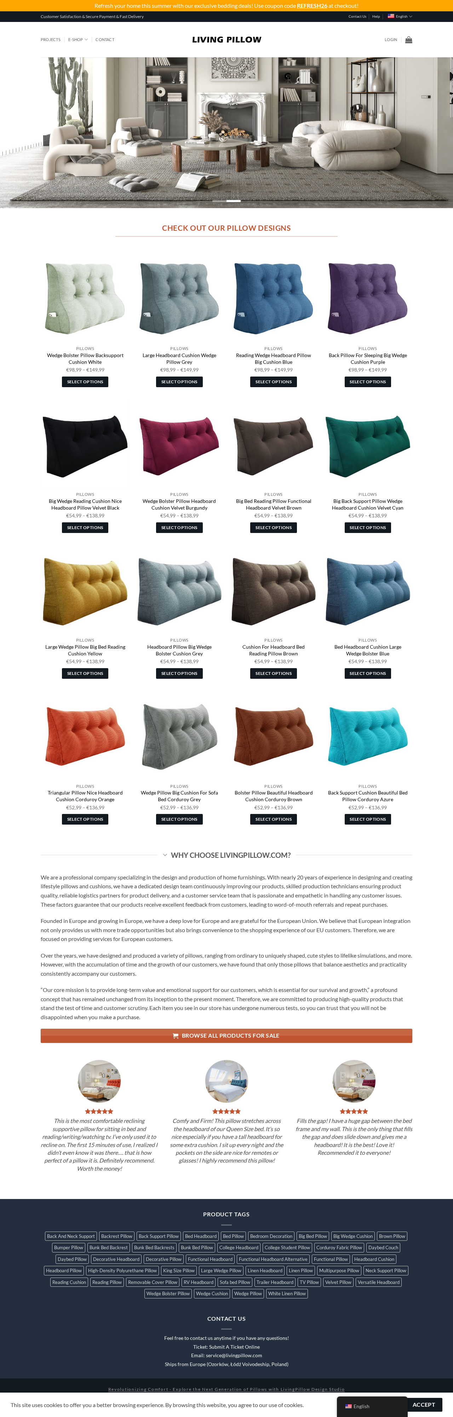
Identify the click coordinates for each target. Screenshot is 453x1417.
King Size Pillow (179, 1270)
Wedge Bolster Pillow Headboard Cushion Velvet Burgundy (179, 504)
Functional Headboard (210, 1259)
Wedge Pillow (248, 1293)
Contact (105, 39)
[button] (391, 39)
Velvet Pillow (338, 1282)
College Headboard (238, 1247)
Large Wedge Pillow (221, 1270)
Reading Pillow (107, 1282)
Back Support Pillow (159, 1236)
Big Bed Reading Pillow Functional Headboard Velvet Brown (273, 504)
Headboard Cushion (374, 1259)
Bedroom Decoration (271, 1236)
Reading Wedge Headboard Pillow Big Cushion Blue (273, 358)
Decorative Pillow (164, 1259)
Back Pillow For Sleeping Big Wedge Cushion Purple (368, 358)
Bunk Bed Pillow (197, 1247)
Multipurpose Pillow (339, 1270)
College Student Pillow (287, 1247)
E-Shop (75, 39)
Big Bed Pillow (313, 1236)
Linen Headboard (265, 1270)
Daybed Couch (383, 1247)
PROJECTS (51, 39)
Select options (85, 381)
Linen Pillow (301, 1270)
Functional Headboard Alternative (273, 1259)
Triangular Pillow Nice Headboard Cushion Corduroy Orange (85, 796)
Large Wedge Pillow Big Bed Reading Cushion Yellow (85, 650)
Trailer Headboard (275, 1282)
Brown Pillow (392, 1236)
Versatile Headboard (379, 1282)
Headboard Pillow (64, 1270)
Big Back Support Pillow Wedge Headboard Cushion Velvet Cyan (367, 504)
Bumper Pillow (68, 1247)
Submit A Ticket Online (234, 1347)
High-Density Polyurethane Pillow (122, 1270)
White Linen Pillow (287, 1293)
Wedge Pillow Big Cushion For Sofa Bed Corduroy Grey (179, 796)
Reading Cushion (69, 1282)
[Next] (435, 133)
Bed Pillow (233, 1236)
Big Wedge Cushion (353, 1236)
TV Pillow (309, 1282)
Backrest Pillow (116, 1236)
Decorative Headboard (116, 1259)
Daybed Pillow (72, 1259)
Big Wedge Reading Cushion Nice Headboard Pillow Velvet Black (85, 504)
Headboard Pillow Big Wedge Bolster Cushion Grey (179, 650)
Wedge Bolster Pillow (168, 1293)
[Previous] (18, 133)
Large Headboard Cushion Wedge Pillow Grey (179, 358)
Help (376, 16)
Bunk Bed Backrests (154, 1247)
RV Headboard (198, 1282)
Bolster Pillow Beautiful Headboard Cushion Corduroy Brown (274, 796)
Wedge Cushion (212, 1293)
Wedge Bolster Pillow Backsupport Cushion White (85, 358)
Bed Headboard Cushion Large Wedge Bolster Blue (367, 650)
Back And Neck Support (71, 1236)
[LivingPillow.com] (226, 40)
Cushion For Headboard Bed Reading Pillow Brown (273, 650)
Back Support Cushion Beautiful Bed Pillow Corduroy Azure (368, 796)
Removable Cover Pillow (152, 1282)
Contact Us (357, 16)
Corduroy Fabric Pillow (339, 1247)
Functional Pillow (331, 1259)
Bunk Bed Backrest (109, 1247)
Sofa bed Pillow (235, 1282)
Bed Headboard (201, 1236)
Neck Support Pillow (386, 1270)
